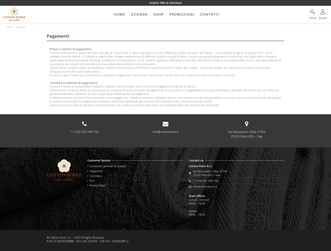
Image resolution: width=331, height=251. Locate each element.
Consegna (96, 176)
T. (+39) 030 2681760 (205, 181)
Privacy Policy (98, 185)
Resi (92, 180)
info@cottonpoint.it (165, 132)
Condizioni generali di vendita (108, 166)
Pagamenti (96, 171)
